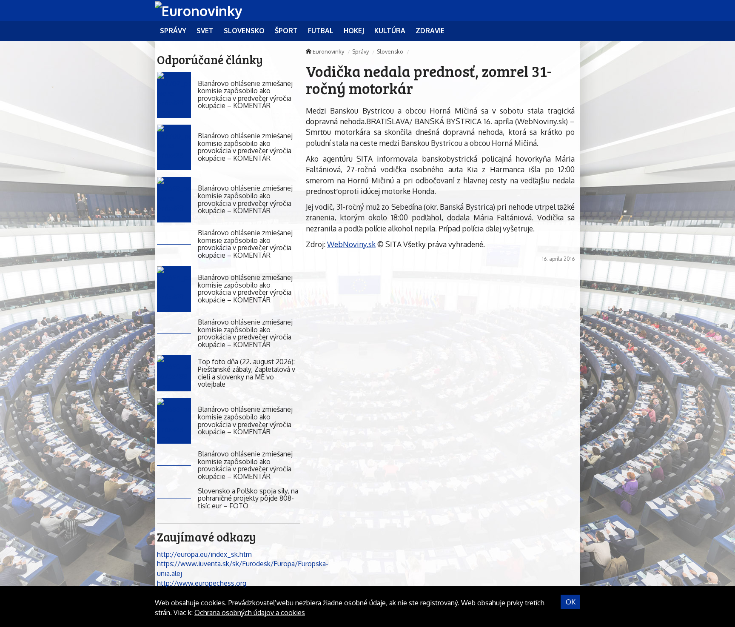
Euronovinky (328, 51)
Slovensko (390, 51)
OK (570, 602)
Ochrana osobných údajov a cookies (249, 612)
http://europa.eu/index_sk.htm (204, 554)
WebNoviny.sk (351, 244)
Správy (360, 51)
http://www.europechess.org (201, 583)
